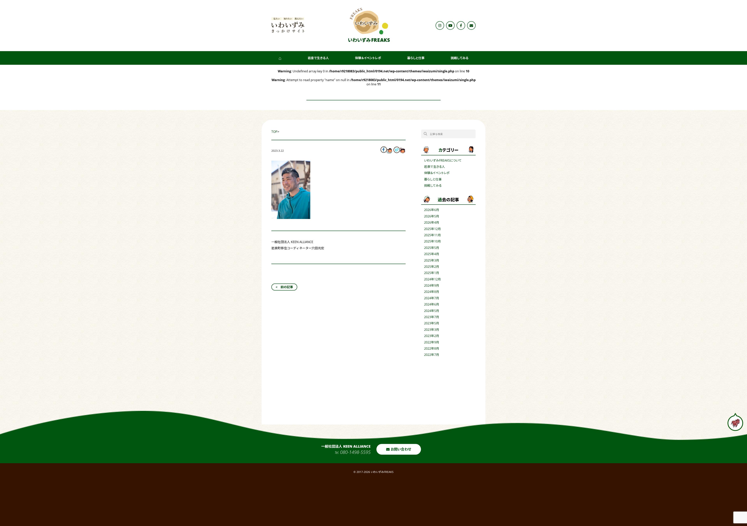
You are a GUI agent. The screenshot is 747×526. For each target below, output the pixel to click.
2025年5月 (431, 248)
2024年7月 (431, 298)
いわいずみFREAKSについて (443, 160)
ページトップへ (735, 422)
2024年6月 (431, 304)
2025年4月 (431, 254)
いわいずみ (369, 40)
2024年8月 (431, 292)
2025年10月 (432, 241)
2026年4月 (431, 222)
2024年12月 (432, 279)
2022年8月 (431, 348)
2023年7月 (431, 317)
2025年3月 (431, 260)
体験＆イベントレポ (368, 58)
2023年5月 (431, 323)
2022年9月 (431, 342)
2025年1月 (431, 273)
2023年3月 (431, 329)
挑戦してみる (459, 58)
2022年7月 (431, 355)
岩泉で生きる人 (318, 58)
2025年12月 (432, 229)
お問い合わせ (400, 449)
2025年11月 (432, 235)
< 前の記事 (284, 287)
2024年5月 (431, 311)
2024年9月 (431, 285)
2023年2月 (431, 336)
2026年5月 (431, 216)
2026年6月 (431, 210)
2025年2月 (431, 266)
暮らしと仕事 (415, 58)
